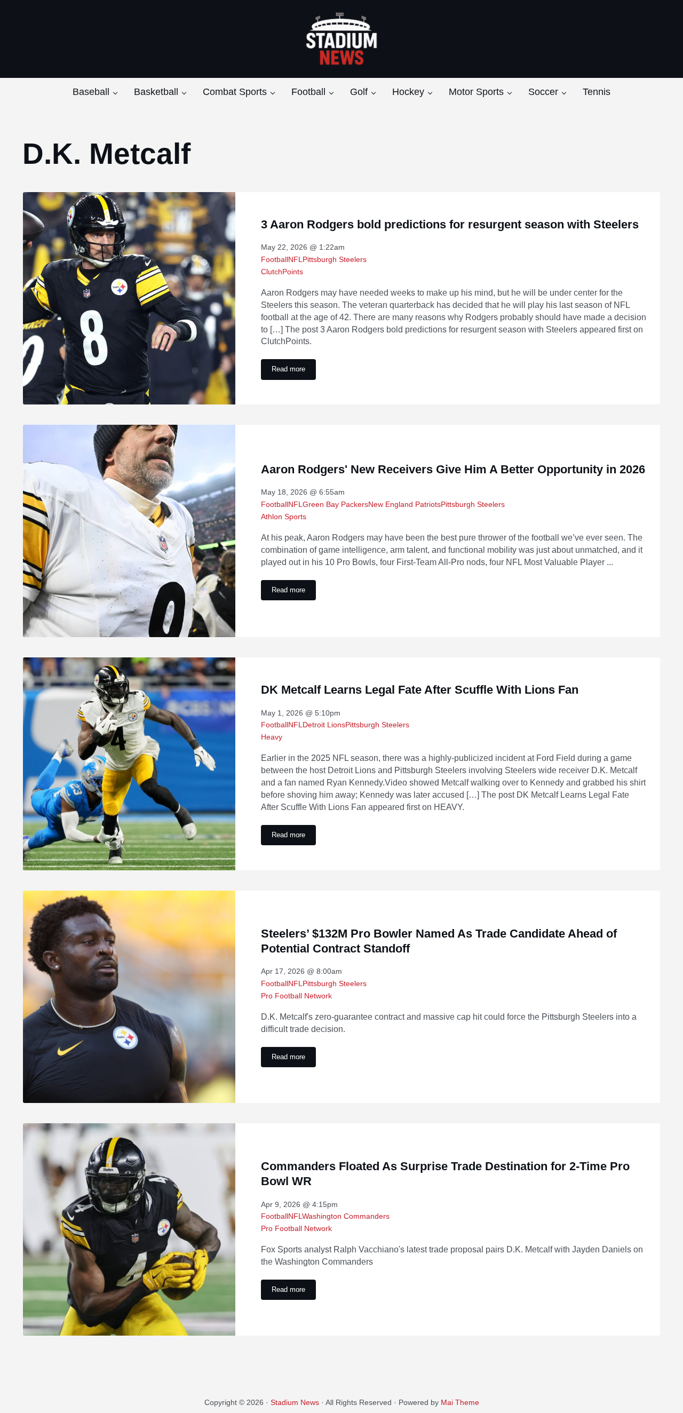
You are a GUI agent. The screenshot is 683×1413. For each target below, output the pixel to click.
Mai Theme (460, 1402)
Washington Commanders (346, 1216)
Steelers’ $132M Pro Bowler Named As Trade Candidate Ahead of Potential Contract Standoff (439, 941)
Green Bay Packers (335, 504)
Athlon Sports (283, 516)
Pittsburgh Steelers (335, 259)
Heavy (271, 737)
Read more (294, 371)
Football (274, 259)
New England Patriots (404, 504)
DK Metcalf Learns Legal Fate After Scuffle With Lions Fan (419, 689)
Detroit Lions (324, 724)
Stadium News (295, 1402)
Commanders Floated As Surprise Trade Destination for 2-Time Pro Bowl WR (445, 1174)
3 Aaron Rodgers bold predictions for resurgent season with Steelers (450, 224)
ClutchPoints (282, 271)
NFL (295, 259)
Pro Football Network (296, 995)
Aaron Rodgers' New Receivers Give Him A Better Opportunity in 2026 (453, 469)
